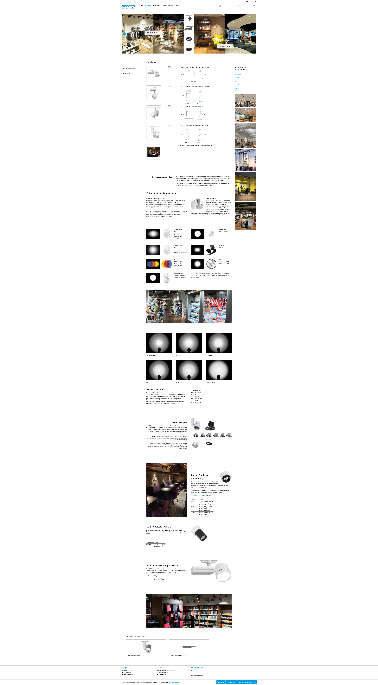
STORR (237, 84)
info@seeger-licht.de (162, 672)
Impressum (194, 673)
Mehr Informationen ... (174, 682)
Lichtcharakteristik (129, 68)
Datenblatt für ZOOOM (197, 495)
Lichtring (237, 76)
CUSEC (237, 72)
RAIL (236, 81)
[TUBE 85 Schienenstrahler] (146, 647)
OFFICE (237, 79)
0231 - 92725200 (161, 674)
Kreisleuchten (238, 74)
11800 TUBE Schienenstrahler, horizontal (194, 67)
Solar (236, 83)
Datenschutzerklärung (197, 675)
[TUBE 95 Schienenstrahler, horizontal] (153, 73)
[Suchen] (253, 5)
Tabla (236, 86)
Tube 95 (237, 90)
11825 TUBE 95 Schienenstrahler (191, 106)
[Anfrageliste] (219, 6)
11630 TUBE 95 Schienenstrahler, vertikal (194, 126)
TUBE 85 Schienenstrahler (134, 655)
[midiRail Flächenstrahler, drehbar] (189, 647)
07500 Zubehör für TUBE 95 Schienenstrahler (196, 146)
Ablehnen (221, 682)
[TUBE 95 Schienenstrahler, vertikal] (153, 132)
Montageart (127, 73)
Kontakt (193, 670)
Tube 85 (237, 88)
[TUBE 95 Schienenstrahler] (153, 113)
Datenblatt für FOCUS (152, 537)
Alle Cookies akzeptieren (247, 682)
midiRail (237, 77)
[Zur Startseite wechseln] (128, 6)
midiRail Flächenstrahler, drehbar (178, 655)
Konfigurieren (231, 682)
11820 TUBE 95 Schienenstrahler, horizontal (195, 86)
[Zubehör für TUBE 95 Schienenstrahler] (153, 152)
